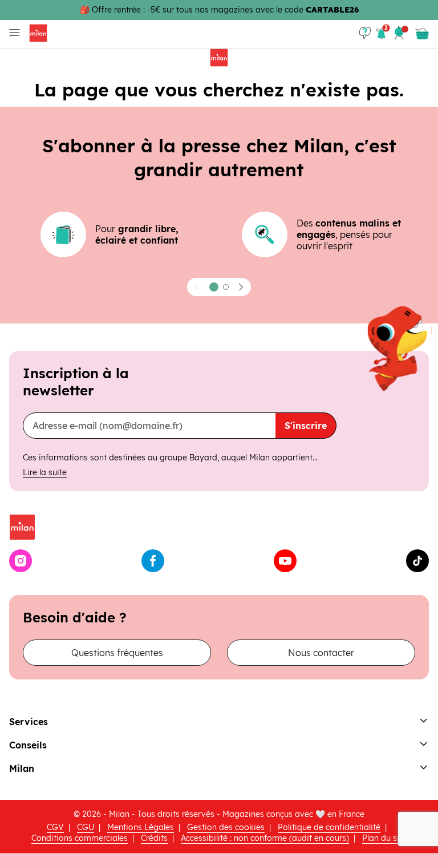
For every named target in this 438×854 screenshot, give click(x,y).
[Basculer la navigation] (12, 32)
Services (28, 721)
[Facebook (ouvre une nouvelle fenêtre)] (152, 560)
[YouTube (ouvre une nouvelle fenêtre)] (285, 560)
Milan (21, 768)
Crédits (154, 838)
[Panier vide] (422, 33)
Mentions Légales (140, 827)
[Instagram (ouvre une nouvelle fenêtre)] (20, 560)
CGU (85, 827)
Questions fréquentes (117, 652)
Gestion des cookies (226, 827)
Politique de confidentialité (329, 827)
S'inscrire (306, 425)
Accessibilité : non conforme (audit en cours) (265, 838)
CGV (55, 827)
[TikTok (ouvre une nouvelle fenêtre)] (417, 560)
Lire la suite (45, 472)
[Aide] (365, 32)
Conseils (28, 745)
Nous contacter (321, 652)
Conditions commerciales (79, 838)
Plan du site (384, 838)
